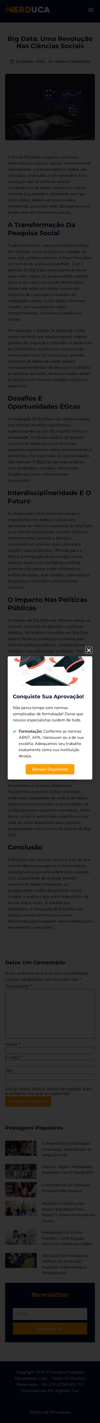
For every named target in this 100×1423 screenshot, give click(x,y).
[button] (89, 650)
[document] (50, 711)
